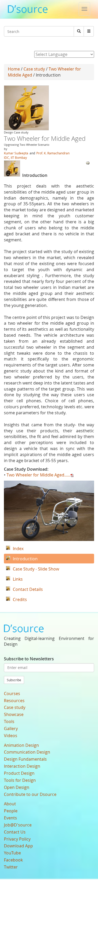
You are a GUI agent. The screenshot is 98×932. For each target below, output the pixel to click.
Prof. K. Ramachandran (53, 153)
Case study (34, 69)
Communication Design (27, 752)
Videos (10, 735)
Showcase (14, 714)
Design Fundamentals (25, 759)
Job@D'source (18, 825)
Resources (14, 700)
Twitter (11, 867)
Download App (18, 846)
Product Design (19, 773)
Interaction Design (22, 766)
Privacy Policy (17, 839)
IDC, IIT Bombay (15, 157)
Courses (12, 693)
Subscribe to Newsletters (29, 659)
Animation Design (21, 745)
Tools (9, 721)
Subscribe (14, 680)
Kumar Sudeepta (16, 153)
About (10, 804)
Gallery (11, 728)
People (11, 811)
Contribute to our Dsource (30, 794)
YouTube (12, 853)
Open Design (16, 787)
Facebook (13, 860)
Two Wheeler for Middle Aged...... (39, 475)
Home (14, 69)
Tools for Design (20, 780)
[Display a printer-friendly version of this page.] (88, 162)
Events (10, 818)
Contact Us (15, 832)
